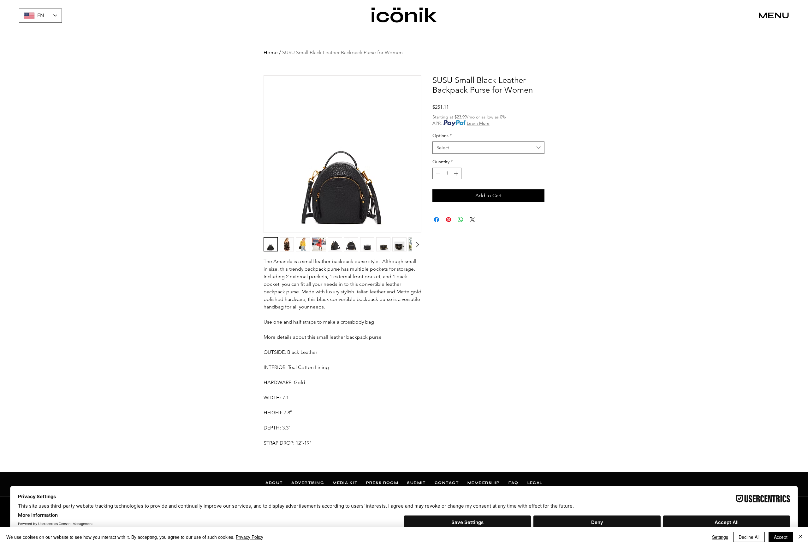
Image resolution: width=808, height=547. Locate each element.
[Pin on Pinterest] (448, 219)
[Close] (800, 537)
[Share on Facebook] (436, 219)
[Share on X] (472, 219)
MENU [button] (773, 15)
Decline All (749, 537)
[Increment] (456, 173)
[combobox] (488, 147)
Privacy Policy (249, 537)
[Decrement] (437, 173)
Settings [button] (720, 537)
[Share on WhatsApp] (460, 219)
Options (442, 135)
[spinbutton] (447, 173)
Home (271, 52)
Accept (780, 537)
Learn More (478, 123)
